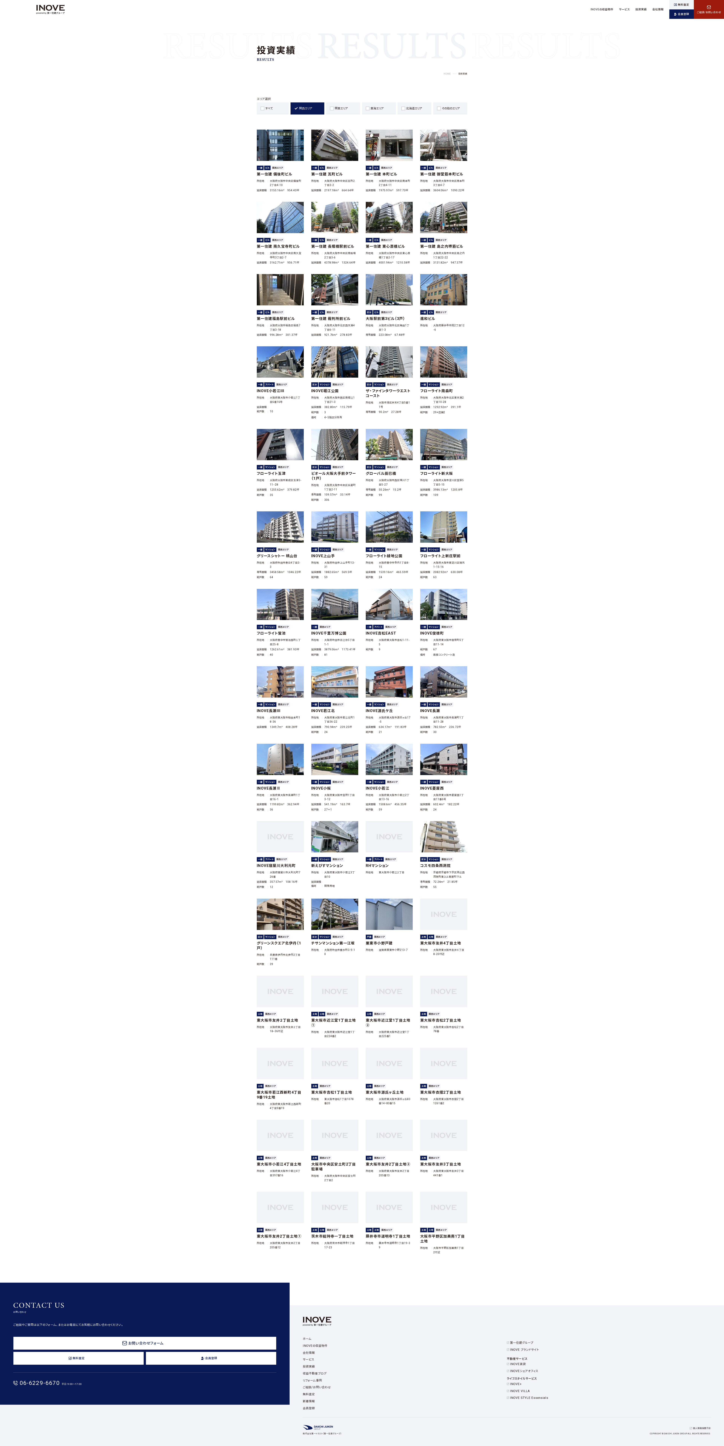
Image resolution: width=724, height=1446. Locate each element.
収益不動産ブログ (314, 1373)
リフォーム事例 (312, 1380)
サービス (308, 1359)
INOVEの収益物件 (315, 1346)
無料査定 (309, 1394)
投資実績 (309, 1366)
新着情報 (309, 1401)
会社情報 (309, 1353)
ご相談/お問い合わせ (317, 1387)
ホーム (307, 1339)
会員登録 (309, 1408)
